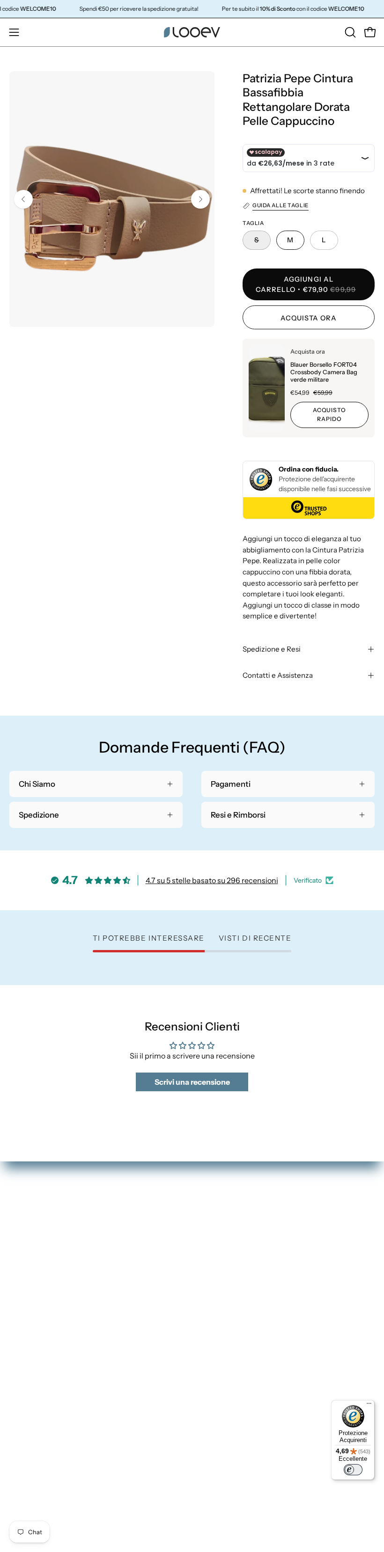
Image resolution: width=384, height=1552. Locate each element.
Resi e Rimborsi (36, 1378)
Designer (217, 1281)
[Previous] (23, 199)
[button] (349, 32)
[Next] (200, 199)
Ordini (20, 1346)
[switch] (353, 1469)
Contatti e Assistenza (278, 675)
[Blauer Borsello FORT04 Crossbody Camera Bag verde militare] (267, 388)
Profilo (21, 1362)
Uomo (212, 1233)
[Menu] (369, 1405)
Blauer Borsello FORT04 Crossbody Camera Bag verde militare (323, 372)
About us (217, 1297)
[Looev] (192, 32)
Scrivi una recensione (192, 1082)
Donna (213, 1216)
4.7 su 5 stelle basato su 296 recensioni (212, 880)
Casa (210, 1249)
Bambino (217, 1265)
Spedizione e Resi (272, 649)
